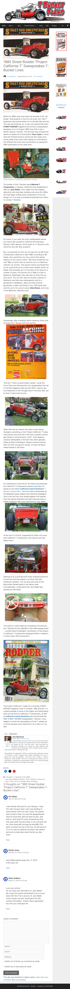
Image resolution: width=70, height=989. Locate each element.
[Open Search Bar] (62, 25)
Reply (8, 840)
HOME (3, 25)
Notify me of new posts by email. (18, 967)
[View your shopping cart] (67, 25)
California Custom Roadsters (18, 716)
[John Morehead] (8, 739)
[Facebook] (7, 746)
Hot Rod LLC (61, 105)
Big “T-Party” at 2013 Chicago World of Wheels (21, 781)
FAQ (47, 25)
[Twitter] (9, 746)
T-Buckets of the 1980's (22, 777)
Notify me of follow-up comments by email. (22, 961)
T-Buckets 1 (9, 777)
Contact (54, 25)
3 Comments (39, 76)
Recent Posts (13, 734)
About (10, 25)
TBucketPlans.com (24, 738)
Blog (19, 25)
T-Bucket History (29, 25)
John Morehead (11, 76)
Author (6, 734)
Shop (41, 25)
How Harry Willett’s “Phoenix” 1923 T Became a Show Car (25, 779)
